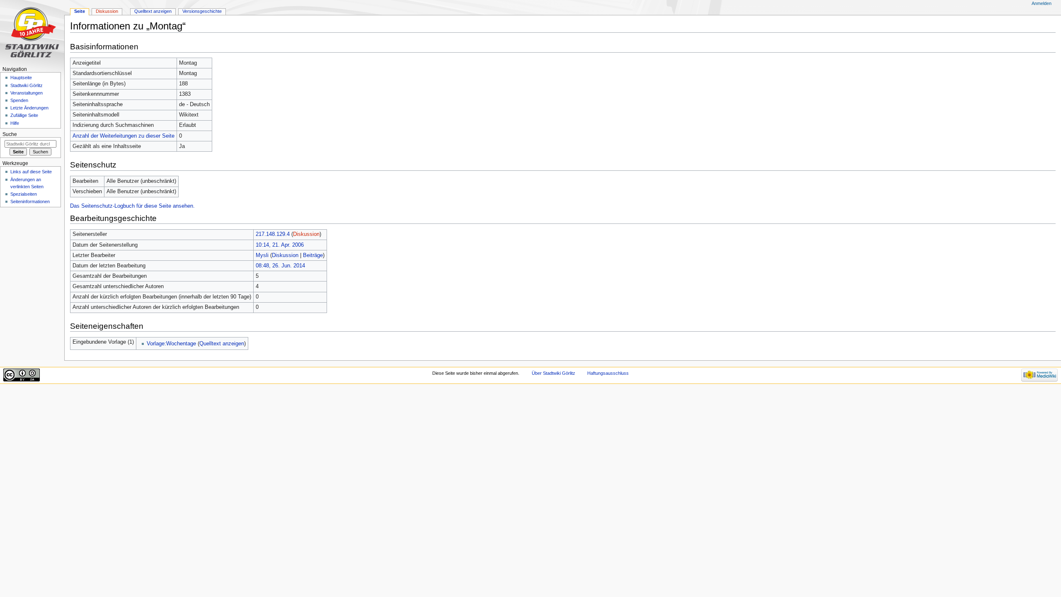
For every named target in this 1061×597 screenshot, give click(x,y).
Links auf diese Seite (31, 171)
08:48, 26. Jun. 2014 (280, 266)
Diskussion (306, 234)
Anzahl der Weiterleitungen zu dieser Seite (123, 136)
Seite (79, 11)
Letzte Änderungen (29, 107)
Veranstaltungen (26, 92)
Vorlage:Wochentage (171, 344)
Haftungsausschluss (608, 373)
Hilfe (14, 123)
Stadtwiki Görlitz (26, 85)
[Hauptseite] (32, 32)
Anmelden (1041, 3)
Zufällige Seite (24, 115)
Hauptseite (21, 77)
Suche (9, 134)
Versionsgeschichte (202, 11)
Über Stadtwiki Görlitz (553, 373)
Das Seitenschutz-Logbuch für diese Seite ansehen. (132, 206)
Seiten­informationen (30, 201)
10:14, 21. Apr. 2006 (280, 245)
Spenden (19, 100)
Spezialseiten (23, 194)
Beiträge (313, 255)
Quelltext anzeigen (221, 344)
